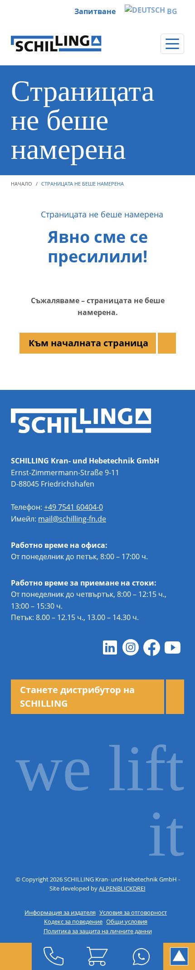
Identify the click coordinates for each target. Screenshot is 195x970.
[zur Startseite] (56, 43)
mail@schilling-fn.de (72, 519)
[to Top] (179, 956)
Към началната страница (88, 343)
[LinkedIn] (110, 647)
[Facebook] (151, 647)
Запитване (95, 11)
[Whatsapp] (141, 956)
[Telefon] (54, 956)
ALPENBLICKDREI (122, 888)
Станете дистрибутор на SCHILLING (77, 696)
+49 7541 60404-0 (73, 507)
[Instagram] (131, 647)
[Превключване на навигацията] (172, 44)
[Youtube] (172, 647)
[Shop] (98, 956)
